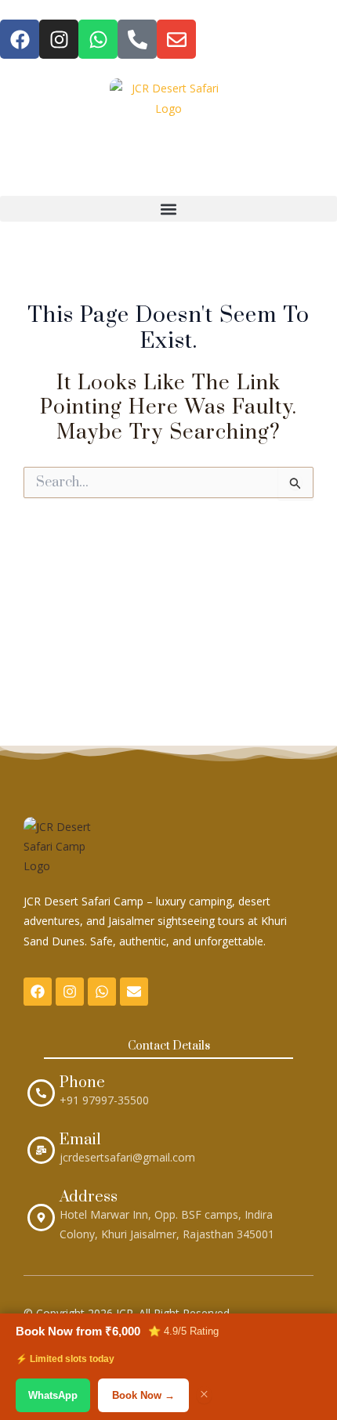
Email (80, 1140)
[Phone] (41, 1093)
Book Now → (143, 1395)
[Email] (41, 1150)
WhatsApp (53, 1395)
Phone (82, 1083)
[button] (168, 209)
